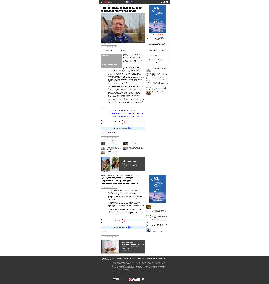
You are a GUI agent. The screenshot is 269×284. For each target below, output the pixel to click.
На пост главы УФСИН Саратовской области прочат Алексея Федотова (135, 143)
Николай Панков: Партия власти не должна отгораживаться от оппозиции (122, 111)
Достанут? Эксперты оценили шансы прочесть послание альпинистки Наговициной (160, 225)
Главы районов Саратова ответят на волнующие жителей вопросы (136, 148)
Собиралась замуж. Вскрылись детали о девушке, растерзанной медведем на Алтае (159, 211)
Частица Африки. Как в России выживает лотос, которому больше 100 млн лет (159, 220)
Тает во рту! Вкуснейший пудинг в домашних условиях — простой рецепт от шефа (159, 93)
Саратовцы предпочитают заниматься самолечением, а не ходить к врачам (113, 143)
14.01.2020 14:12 (104, 5)
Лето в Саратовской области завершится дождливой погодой (157, 44)
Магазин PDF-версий (141, 258)
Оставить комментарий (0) (134, 220)
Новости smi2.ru (105, 171)
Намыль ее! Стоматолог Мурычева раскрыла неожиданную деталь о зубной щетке (159, 216)
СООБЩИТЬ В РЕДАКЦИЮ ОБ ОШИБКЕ (119, 259)
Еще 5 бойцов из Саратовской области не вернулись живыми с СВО (157, 61)
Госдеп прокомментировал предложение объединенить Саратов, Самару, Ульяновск (113, 152)
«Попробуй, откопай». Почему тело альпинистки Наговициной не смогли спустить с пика (159, 230)
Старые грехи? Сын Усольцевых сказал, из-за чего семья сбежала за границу (160, 83)
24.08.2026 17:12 (104, 175)
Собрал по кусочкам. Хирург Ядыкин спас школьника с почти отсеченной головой (160, 88)
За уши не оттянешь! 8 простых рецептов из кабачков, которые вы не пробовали (160, 207)
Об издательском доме (117, 258)
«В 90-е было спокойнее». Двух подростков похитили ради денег (159, 69)
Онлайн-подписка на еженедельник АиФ (156, 258)
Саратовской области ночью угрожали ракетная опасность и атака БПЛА (157, 38)
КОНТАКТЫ (126, 258)
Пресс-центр (132, 258)
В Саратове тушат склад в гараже (157, 55)
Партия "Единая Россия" (106, 43)
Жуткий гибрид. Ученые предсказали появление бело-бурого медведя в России (160, 74)
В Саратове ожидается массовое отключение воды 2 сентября (157, 50)
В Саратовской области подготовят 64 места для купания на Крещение (114, 148)
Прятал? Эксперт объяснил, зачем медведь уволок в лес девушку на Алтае (159, 79)
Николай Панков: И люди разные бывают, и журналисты (127, 116)
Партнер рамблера (124, 278)
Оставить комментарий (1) (134, 121)
